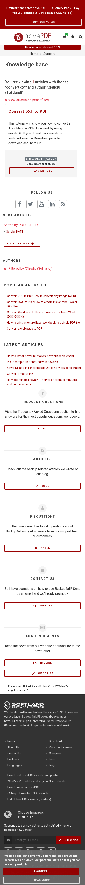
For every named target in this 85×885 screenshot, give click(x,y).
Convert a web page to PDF (24, 328)
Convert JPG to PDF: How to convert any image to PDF (42, 296)
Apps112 (65, 721)
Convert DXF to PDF (28, 111)
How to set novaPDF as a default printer (33, 775)
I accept (41, 871)
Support (44, 605)
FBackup (42, 716)
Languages (14, 765)
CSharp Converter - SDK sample (28, 793)
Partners (13, 759)
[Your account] (72, 35)
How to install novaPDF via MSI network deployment (40, 356)
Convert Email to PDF (20, 373)
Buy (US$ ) (43, 22)
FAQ (45, 428)
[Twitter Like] (30, 204)
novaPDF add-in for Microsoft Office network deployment (44, 368)
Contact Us (14, 753)
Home (11, 741)
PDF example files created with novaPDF (33, 362)
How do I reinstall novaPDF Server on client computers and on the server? (42, 382)
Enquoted (37, 725)
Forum (44, 548)
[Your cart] (64, 36)
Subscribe (44, 673)
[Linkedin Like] (52, 204)
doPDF (21, 721)
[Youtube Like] (41, 204)
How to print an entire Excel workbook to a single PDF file (43, 322)
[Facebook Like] (19, 204)
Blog (45, 486)
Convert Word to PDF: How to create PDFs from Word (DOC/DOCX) (41, 314)
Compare (55, 753)
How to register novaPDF (23, 787)
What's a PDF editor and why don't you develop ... (38, 781)
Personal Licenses (60, 747)
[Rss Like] (63, 204)
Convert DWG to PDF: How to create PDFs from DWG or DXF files (42, 304)
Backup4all (29, 716)
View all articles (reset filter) (28, 100)
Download (55, 741)
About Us (13, 747)
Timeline (45, 662)
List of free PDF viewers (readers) (29, 799)
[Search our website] (80, 36)
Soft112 (52, 721)
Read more (41, 880)
